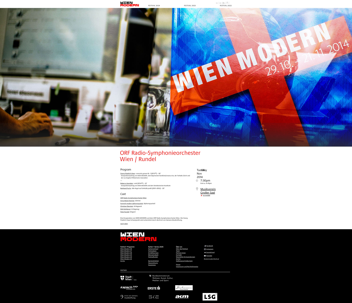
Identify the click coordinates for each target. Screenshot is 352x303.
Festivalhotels (153, 257)
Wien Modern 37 (126, 251)
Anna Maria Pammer (127, 200)
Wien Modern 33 (126, 259)
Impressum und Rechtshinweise (187, 266)
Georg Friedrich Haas (127, 173)
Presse (178, 264)
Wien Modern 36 (126, 253)
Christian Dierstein (126, 206)
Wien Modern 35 (126, 255)
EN (220, 3)
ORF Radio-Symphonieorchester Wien (133, 198)
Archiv (122, 261)
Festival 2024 (154, 5)
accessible (206, 195)
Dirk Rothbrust (125, 209)
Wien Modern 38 (126, 249)
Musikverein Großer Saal (208, 191)
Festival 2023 (190, 5)
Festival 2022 (226, 5)
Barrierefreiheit (153, 261)
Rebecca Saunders (126, 183)
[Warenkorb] (231, 3)
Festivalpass (152, 251)
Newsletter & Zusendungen (185, 257)
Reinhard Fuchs (125, 188)
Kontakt (179, 255)
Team (178, 251)
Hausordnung (153, 263)
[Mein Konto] (227, 3)
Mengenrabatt (153, 255)
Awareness (152, 265)
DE (217, 3)
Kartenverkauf (153, 249)
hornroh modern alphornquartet (131, 203)
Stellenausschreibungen (184, 261)
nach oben (124, 223)
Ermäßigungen (153, 253)
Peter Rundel (124, 212)
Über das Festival (182, 249)
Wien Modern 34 (126, 257)
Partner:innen (181, 253)
